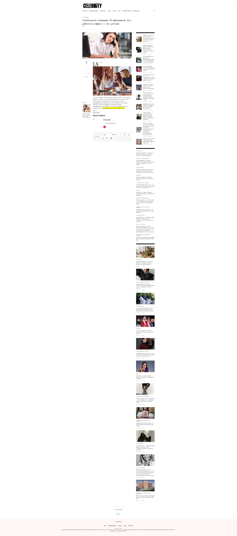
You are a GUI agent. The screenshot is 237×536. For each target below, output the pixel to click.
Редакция (106, 120)
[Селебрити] (92, 5)
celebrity (138, 158)
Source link (96, 112)
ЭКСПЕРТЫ (146, 182)
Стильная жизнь (145, 158)
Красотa (138, 190)
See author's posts (110, 123)
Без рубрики (85, 17)
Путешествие (139, 234)
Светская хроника (145, 207)
